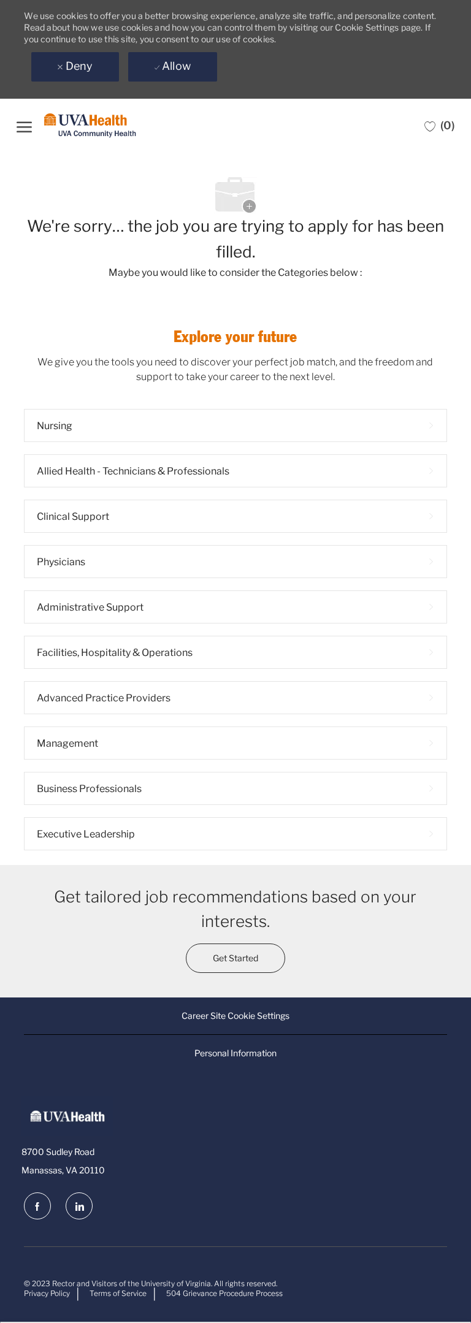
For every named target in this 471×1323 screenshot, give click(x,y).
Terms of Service (118, 1293)
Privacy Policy (47, 1293)
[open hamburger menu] (24, 125)
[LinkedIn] (79, 1205)
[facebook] (37, 1205)
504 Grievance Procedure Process (224, 1293)
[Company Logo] (90, 126)
